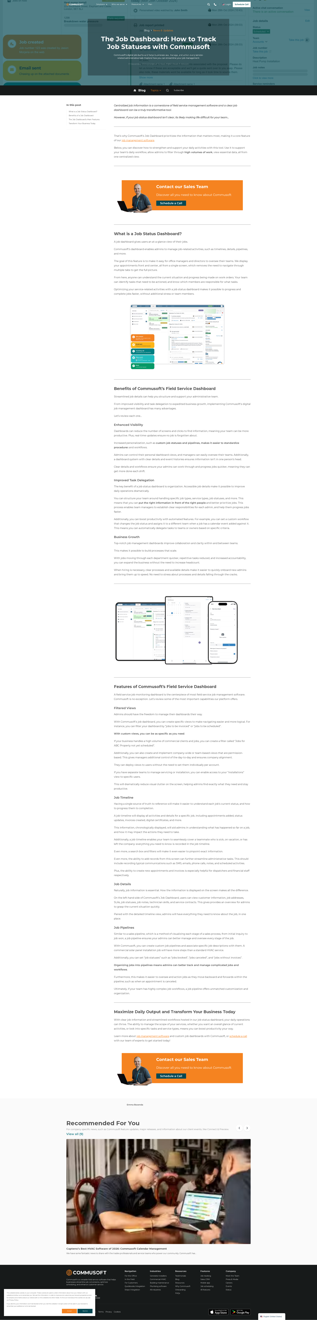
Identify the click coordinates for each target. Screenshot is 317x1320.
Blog (147, 30)
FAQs (177, 1293)
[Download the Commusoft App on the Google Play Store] (241, 1312)
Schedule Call (242, 4)
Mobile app (205, 1283)
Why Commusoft (182, 1286)
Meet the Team (232, 1276)
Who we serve (118, 4)
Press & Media (232, 1279)
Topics (154, 90)
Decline (85, 1311)
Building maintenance (159, 1283)
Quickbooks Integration (135, 1286)
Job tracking (205, 1276)
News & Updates (163, 30)
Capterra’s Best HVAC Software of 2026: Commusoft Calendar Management (116, 1248)
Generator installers (158, 1276)
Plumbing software (158, 1286)
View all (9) (74, 1134)
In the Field (129, 1279)
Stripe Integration (132, 1290)
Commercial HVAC (158, 1279)
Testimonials (180, 1276)
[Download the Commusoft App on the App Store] (219, 1312)
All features (205, 1290)
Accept (69, 1311)
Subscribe (179, 90)
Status (228, 1290)
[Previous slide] (239, 1128)
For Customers (131, 1283)
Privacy (109, 1312)
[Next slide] (247, 1128)
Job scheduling (206, 1286)
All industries (155, 1290)
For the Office (131, 1276)
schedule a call (238, 1036)
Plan (150, 4)
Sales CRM (205, 1279)
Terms (101, 1312)
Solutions (100, 4)
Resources (136, 4)
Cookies (117, 1312)
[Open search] (167, 90)
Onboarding (180, 1290)
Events (229, 1286)
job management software (138, 140)
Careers (229, 1283)
